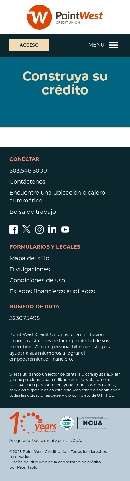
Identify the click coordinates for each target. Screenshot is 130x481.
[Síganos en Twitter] (26, 231)
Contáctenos (27, 181)
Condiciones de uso (37, 280)
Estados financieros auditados (52, 291)
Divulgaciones (29, 269)
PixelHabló (27, 468)
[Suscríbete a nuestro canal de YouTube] (65, 231)
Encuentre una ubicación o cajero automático (57, 196)
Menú (96, 45)
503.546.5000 (28, 170)
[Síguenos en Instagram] (39, 231)
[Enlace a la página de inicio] (65, 17)
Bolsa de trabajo (32, 211)
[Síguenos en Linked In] (52, 230)
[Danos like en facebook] (13, 231)
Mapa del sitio (29, 258)
